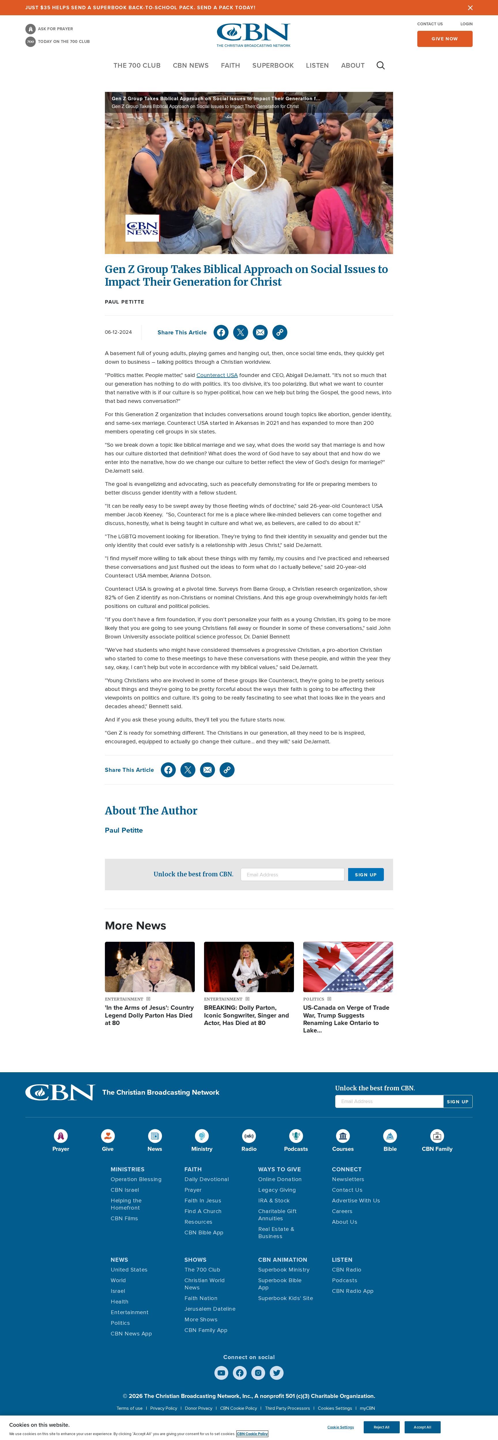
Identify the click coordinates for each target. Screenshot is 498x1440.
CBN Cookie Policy (238, 1408)
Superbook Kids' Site (285, 1298)
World (118, 1280)
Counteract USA (217, 375)
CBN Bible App (204, 1232)
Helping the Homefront (126, 1204)
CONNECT (347, 1169)
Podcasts (344, 1280)
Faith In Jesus (202, 1200)
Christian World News (204, 1284)
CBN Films (124, 1218)
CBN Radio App (353, 1291)
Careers (342, 1211)
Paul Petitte (125, 302)
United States (129, 1269)
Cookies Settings (335, 1408)
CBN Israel (125, 1190)
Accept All (422, 1427)
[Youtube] (221, 1373)
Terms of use (129, 1408)
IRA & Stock (274, 1200)
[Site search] (381, 68)
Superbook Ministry (284, 1269)
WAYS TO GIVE (279, 1169)
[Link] (279, 332)
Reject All (381, 1427)
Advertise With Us (356, 1200)
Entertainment (130, 1312)
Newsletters (348, 1179)
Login (467, 24)
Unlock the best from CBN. (193, 874)
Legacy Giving (277, 1190)
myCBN (367, 1408)
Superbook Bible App (280, 1284)
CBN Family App (205, 1330)
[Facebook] (221, 332)
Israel (118, 1291)
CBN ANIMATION (283, 1259)
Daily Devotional (206, 1179)
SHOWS (195, 1259)
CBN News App (131, 1333)
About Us (344, 1222)
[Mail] (260, 332)
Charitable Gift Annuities (277, 1215)
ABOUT (353, 65)
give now (445, 38)
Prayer (192, 1190)
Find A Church (203, 1211)
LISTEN (317, 65)
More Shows (201, 1319)
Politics (120, 1323)
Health (120, 1301)
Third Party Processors (287, 1408)
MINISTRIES (128, 1169)
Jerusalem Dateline (209, 1309)
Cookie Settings (340, 1427)
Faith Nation (201, 1298)
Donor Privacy (198, 1408)
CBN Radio (347, 1269)
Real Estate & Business (276, 1233)
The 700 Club (137, 65)
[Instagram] (258, 1373)
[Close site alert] (470, 7)
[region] (249, 1428)
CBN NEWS (191, 65)
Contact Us (430, 24)
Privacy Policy (163, 1408)
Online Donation (280, 1179)
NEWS (119, 1259)
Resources (198, 1222)
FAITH (230, 65)
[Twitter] (240, 332)
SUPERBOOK (273, 65)
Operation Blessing (136, 1179)
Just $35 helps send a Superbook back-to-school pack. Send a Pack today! (140, 7)
